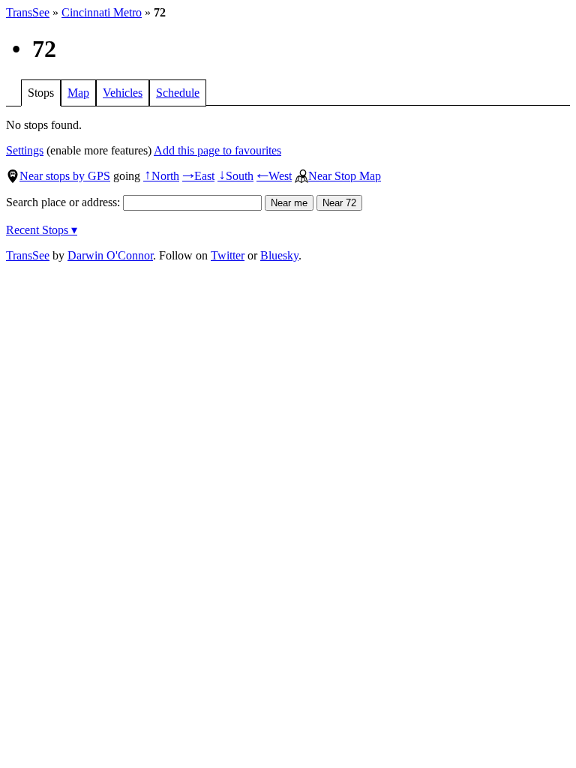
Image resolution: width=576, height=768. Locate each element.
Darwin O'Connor (110, 255)
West (274, 176)
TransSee (28, 12)
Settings (25, 150)
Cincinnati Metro (102, 12)
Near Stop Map (344, 176)
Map (78, 92)
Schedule (178, 92)
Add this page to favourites (217, 150)
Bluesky (279, 255)
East (198, 176)
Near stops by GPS (65, 176)
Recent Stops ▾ (41, 230)
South (236, 176)
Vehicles (122, 92)
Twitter (227, 255)
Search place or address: (64, 202)
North (161, 176)
